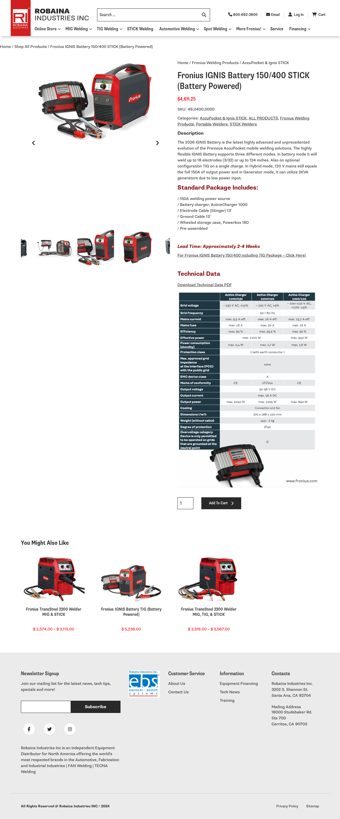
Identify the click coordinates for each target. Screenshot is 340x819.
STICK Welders (243, 124)
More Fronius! (248, 29)
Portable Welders (212, 124)
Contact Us (178, 692)
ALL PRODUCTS (263, 118)
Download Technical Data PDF (204, 285)
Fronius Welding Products (215, 63)
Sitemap (312, 806)
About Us (176, 683)
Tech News (230, 692)
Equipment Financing (239, 683)
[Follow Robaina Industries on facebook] (29, 729)
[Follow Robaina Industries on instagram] (70, 729)
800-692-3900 (245, 14)
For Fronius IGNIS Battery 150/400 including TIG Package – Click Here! (241, 255)
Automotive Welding (177, 29)
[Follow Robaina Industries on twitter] (49, 729)
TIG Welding (107, 29)
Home (5, 46)
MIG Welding (76, 29)
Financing (297, 29)
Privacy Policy (287, 806)
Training (227, 700)
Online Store (46, 29)
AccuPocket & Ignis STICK (223, 118)
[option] (95, 102)
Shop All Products (30, 46)
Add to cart (218, 503)
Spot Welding (215, 29)
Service (276, 29)
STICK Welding (140, 29)
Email (275, 14)
